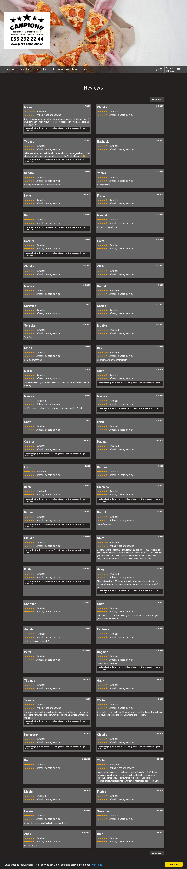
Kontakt (88, 69)
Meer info (97, 864)
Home (10, 69)
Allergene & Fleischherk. (65, 69)
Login (157, 69)
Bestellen (41, 69)
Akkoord (173, 864)
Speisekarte (25, 69)
